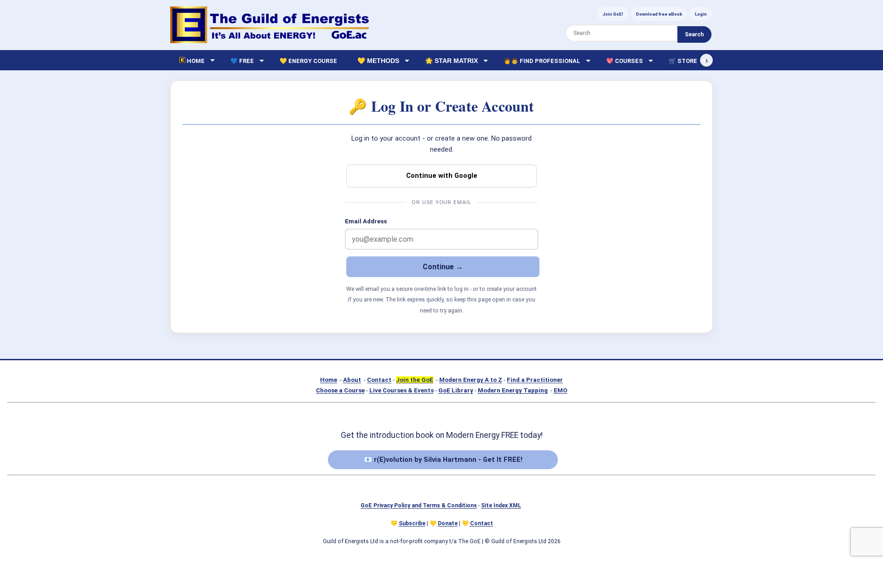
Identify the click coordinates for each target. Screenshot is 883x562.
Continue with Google (441, 175)
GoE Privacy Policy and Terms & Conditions (419, 505)
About (352, 379)
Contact (379, 379)
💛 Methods (378, 60)
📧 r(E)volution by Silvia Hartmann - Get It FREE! (443, 459)
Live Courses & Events (401, 390)
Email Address (366, 221)
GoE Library (455, 390)
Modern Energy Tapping (513, 390)
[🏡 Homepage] (269, 24)
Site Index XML (501, 505)
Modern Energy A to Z (470, 379)
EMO (561, 390)
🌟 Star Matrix (451, 60)
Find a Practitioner (535, 379)
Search (694, 34)
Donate (448, 523)
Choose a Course (340, 390)
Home (328, 379)
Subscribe (412, 523)
